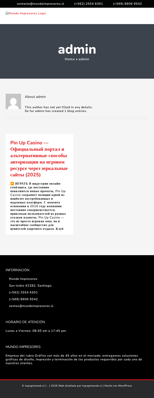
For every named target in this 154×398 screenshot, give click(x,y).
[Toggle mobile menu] (146, 18)
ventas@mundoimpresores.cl (31, 306)
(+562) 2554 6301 (23, 292)
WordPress (125, 385)
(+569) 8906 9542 (23, 299)
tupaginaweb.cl (35, 385)
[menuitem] (38, 4)
